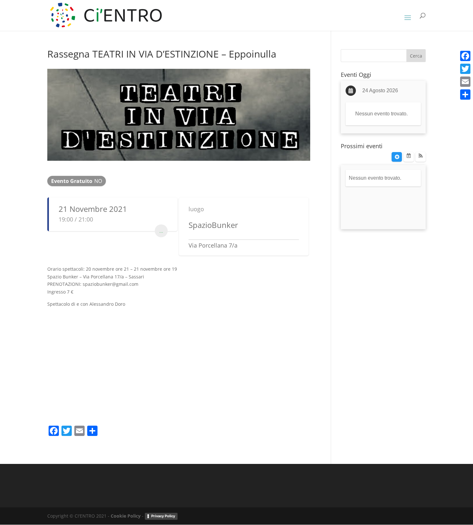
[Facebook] (465, 56)
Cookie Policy (126, 516)
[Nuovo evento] (397, 157)
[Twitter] (465, 68)
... (161, 230)
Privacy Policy (163, 516)
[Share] (465, 94)
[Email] (465, 81)
